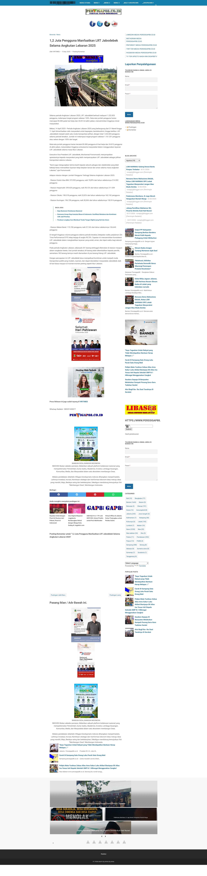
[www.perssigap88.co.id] (63, 3)
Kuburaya (130, 521)
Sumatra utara (143, 548)
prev (101, 836)
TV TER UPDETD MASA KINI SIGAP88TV (141, 56)
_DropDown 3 (72, 8)
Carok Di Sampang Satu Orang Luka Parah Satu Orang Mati (82, 755)
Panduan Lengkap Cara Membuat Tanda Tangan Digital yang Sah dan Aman (83, 220)
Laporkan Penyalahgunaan (140, 64)
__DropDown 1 (148, 3)
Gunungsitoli (141, 510)
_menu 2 (106, 3)
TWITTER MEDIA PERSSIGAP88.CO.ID (140, 49)
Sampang (131, 545)
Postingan (132, 127)
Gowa (129, 510)
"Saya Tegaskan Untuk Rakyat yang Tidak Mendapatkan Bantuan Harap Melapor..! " (139, 353)
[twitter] (77, 494)
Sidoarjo (130, 548)
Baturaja (130, 506)
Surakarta (142, 552)
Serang (143, 545)
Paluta (130, 537)
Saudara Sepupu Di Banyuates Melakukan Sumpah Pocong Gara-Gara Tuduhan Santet (140, 382)
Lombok (130, 525)
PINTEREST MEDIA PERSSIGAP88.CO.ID (141, 45)
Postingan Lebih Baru (58, 595)
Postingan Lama (115, 595)
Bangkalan (140, 498)
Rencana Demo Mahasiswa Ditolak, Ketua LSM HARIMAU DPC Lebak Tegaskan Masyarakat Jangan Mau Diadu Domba (140, 302)
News (130, 529)
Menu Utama (85, 3)
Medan (141, 525)
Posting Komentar (79, 51)
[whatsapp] (113, 494)
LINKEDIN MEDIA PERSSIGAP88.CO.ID (140, 35)
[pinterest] (95, 494)
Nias (141, 529)
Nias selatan (132, 533)
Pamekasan (143, 537)
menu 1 (97, 3)
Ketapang (144, 518)
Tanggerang (131, 556)
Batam (142, 502)
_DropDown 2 (57, 8)
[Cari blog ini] (156, 5)
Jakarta (131, 514)
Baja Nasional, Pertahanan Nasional (69, 211)
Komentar (132, 130)
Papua (130, 541)
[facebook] (59, 494)
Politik (140, 541)
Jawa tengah (144, 514)
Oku (143, 533)
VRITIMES (84, 402)
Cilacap (141, 506)
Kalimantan (131, 518)
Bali (129, 498)
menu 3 (117, 3)
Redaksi (103, 854)
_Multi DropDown (130, 3)
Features (85, 8)
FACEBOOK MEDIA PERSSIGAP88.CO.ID (141, 53)
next (105, 836)
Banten (131, 502)
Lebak (142, 521)
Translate (142, 566)
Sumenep (130, 552)
